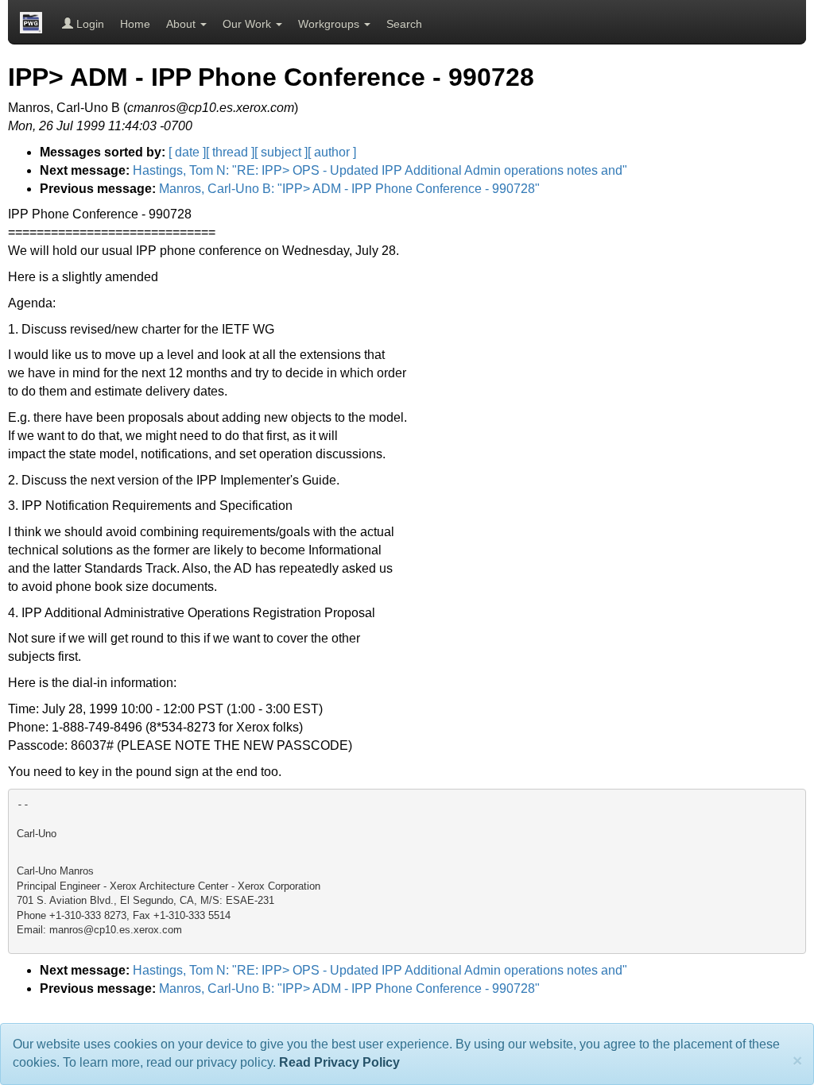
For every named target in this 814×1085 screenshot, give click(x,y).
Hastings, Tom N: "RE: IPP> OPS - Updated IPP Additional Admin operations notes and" (380, 170)
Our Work (248, 23)
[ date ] (187, 152)
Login (88, 23)
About (182, 23)
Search (404, 23)
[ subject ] (281, 152)
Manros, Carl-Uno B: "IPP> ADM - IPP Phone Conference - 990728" (349, 188)
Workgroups (330, 23)
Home (135, 23)
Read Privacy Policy (339, 1062)
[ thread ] (230, 152)
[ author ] (332, 152)
